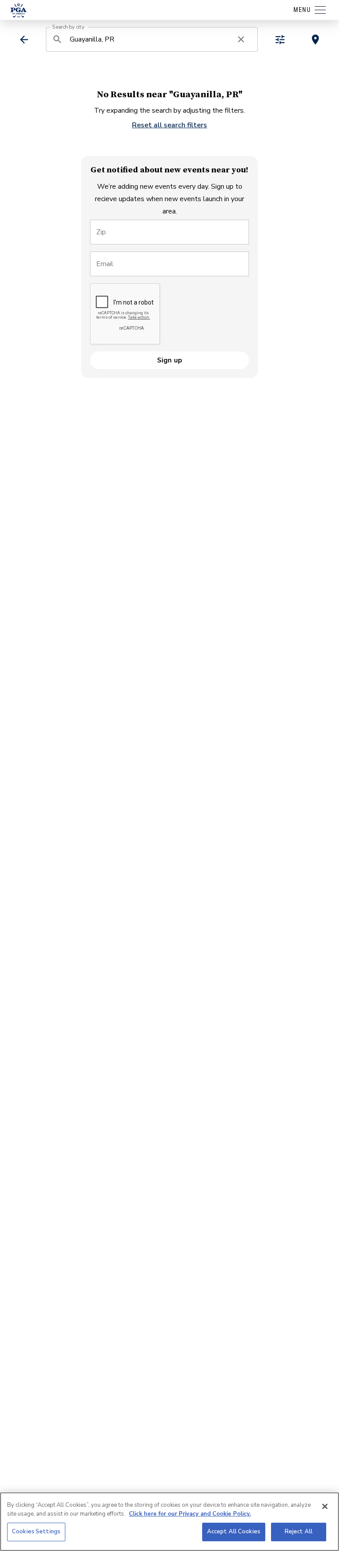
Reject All (299, 1532)
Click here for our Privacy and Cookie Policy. (190, 1514)
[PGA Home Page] (18, 10)
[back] (24, 40)
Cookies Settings (36, 1532)
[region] (169, 1521)
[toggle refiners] (280, 40)
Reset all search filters (169, 125)
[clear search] (241, 39)
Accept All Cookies (233, 1532)
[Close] (325, 1506)
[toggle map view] (315, 40)
